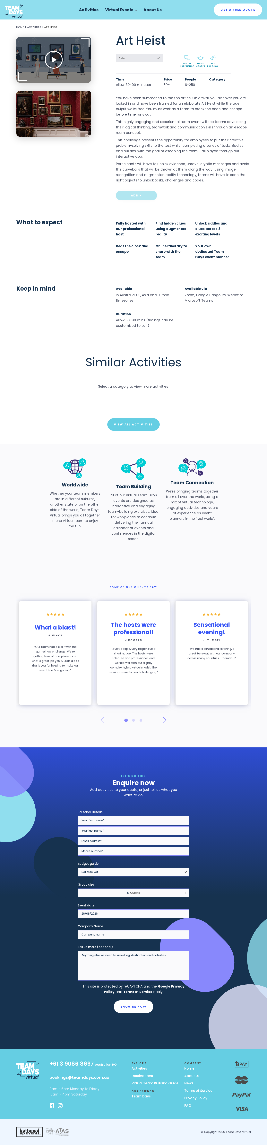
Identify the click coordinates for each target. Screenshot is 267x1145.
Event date (86, 905)
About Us (152, 9)
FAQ (187, 1105)
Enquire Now (133, 1007)
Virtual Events (119, 9)
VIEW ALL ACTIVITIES (133, 424)
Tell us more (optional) (95, 947)
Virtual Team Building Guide (155, 1083)
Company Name (90, 926)
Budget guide (88, 864)
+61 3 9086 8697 (83, 1064)
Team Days (141, 1096)
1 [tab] (126, 720)
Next (165, 720)
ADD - (136, 195)
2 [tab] (133, 720)
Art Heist (50, 27)
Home (20, 27)
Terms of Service (198, 1090)
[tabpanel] (55, 653)
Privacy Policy (195, 1098)
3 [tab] (141, 720)
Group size (86, 884)
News (188, 1083)
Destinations (142, 1075)
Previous (102, 720)
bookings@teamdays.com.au (79, 1077)
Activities (89, 9)
